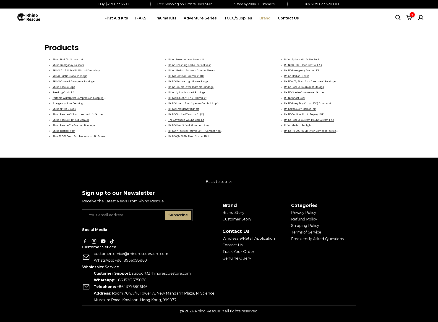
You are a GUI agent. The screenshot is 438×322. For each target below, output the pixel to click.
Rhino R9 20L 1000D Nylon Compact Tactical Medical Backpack (321, 131)
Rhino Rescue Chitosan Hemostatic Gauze (77, 114)
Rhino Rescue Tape (63, 87)
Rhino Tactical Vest (63, 131)
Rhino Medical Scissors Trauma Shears (191, 70)
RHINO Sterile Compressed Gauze (304, 92)
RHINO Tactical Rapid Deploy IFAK (303, 114)
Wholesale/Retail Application (248, 238)
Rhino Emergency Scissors (68, 65)
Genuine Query (236, 258)
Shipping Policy (305, 225)
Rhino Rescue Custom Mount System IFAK (309, 120)
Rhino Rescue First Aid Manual (70, 120)
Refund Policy (304, 219)
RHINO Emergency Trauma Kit (301, 70)
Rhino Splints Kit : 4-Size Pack (301, 59)
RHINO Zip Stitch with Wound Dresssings (76, 70)
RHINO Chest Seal (294, 98)
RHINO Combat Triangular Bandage (73, 81)
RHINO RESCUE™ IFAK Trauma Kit (187, 98)
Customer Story (236, 219)
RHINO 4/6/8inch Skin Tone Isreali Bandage (310, 81)
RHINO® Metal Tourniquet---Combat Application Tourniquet (203, 103)
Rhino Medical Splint (296, 76)
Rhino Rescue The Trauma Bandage (73, 125)
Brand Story (233, 212)
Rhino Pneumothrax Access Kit (186, 59)
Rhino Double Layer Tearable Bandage (191, 87)
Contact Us (232, 245)
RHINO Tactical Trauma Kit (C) (186, 114)
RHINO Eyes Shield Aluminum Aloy (188, 125)
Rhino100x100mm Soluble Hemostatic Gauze (78, 136)
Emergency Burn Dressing (67, 103)
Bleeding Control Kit (64, 92)
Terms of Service (306, 232)
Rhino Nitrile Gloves (64, 109)
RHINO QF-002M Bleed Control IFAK (188, 136)
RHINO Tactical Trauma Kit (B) (186, 76)
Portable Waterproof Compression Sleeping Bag (80, 98)
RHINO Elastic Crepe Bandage (69, 76)
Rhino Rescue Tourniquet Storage (304, 87)
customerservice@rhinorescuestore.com (131, 254)
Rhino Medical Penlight (298, 125)
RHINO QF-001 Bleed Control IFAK (303, 65)
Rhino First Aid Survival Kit (68, 59)
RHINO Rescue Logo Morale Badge (188, 81)
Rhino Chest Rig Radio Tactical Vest (189, 65)
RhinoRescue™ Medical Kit (300, 109)
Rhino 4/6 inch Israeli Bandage (186, 92)
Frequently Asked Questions (317, 239)
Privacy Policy (303, 212)
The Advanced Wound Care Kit (186, 120)
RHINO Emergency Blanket (183, 109)
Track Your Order (238, 252)
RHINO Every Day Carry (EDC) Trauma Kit (308, 103)
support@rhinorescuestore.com (161, 273)
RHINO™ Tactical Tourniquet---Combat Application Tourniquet (205, 131)
